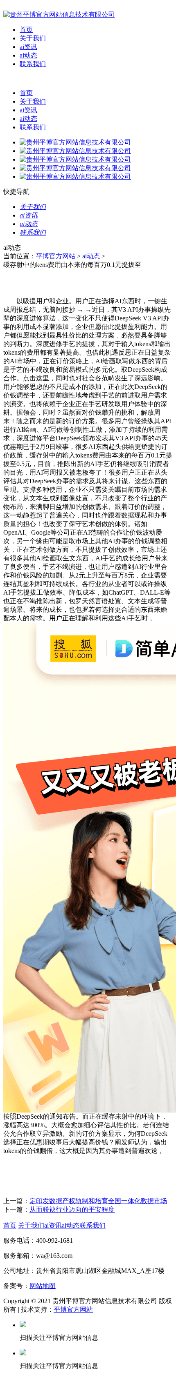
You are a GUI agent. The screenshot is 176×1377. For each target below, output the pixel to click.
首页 (26, 29)
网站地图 (42, 1285)
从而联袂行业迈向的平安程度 (72, 1209)
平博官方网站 (55, 256)
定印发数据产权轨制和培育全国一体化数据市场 (98, 1200)
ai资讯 (28, 46)
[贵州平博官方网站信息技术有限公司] (59, 14)
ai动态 (28, 55)
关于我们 (33, 38)
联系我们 (33, 63)
